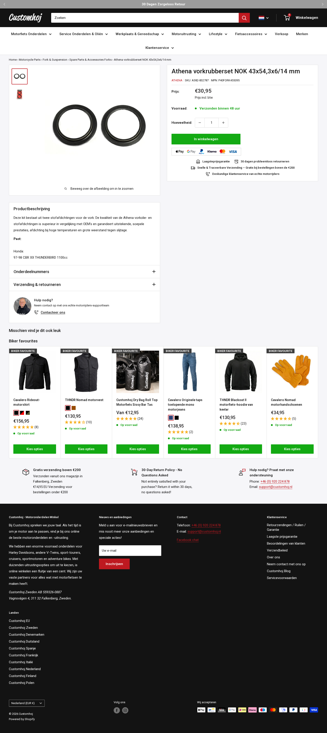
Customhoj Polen (21, 683)
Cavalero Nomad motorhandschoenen (286, 402)
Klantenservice (157, 48)
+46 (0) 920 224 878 (275, 481)
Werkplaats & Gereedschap (137, 34)
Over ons (273, 557)
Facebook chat (188, 540)
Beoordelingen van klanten (286, 543)
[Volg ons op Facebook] (117, 710)
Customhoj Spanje (22, 648)
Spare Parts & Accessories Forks (90, 59)
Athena (177, 80)
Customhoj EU (19, 621)
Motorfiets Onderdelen (29, 34)
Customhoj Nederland (25, 669)
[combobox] (145, 18)
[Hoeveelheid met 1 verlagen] (199, 122)
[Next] (318, 402)
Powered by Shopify (22, 719)
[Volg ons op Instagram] (125, 710)
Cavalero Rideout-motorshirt (26, 402)
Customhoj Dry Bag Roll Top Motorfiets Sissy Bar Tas (136, 402)
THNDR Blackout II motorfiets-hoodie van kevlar (236, 404)
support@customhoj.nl (275, 487)
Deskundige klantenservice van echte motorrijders (245, 174)
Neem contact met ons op (286, 564)
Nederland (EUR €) (23, 703)
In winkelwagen (206, 139)
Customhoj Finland (22, 676)
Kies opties (34, 449)
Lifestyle (215, 34)
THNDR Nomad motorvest (84, 400)
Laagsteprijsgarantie (216, 161)
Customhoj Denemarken (26, 635)
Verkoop (281, 34)
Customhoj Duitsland (24, 641)
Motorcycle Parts (29, 59)
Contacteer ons (53, 312)
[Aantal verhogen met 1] (223, 122)
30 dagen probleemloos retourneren (265, 161)
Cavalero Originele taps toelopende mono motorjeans (185, 404)
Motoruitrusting (184, 34)
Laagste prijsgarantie (282, 537)
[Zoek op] (244, 18)
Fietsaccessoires (248, 34)
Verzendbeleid (277, 550)
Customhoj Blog (279, 571)
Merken (302, 34)
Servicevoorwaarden (282, 578)
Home (13, 59)
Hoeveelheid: (182, 123)
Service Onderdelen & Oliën (81, 34)
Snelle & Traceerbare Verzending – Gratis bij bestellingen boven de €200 (246, 167)
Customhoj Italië (21, 662)
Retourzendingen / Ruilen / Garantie (286, 527)
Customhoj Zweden (23, 628)
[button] (23, 427)
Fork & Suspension (55, 59)
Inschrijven (114, 564)
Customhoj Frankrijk (23, 655)
